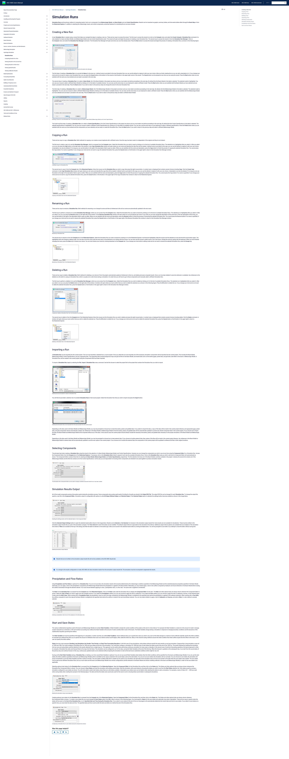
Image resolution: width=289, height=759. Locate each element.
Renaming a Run (245, 13)
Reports (5, 101)
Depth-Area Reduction (9, 79)
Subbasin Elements (8, 37)
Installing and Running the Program (12, 19)
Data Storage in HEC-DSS (9, 95)
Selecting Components (247, 19)
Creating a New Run (246, 9)
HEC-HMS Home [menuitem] (235, 2)
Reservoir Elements (8, 43)
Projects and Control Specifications (12, 25)
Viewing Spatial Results (10, 67)
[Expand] (46, 16)
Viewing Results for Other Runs (12, 64)
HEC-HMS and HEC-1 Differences (11, 110)
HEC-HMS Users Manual (15, 3)
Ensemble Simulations (9, 89)
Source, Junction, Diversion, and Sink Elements (14, 46)
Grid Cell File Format (8, 107)
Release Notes (7, 116)
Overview (6, 22)
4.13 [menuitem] (267, 2)
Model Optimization (8, 73)
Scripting (6, 104)
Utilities (5, 98)
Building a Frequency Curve (10, 82)
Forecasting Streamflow (9, 76)
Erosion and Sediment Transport (11, 92)
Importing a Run (245, 17)
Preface (5, 13)
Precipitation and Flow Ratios (248, 23)
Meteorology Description (9, 49)
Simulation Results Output (248, 21)
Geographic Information (9, 34)
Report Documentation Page (10, 10)
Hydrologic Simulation (9, 52)
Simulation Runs (9, 55)
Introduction (6, 16)
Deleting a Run (245, 15)
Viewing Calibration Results (11, 70)
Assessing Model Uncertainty (10, 86)
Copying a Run (245, 11)
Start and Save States (247, 25)
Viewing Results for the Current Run (13, 61)
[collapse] (46, 52)
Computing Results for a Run (11, 58)
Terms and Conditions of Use (10, 113)
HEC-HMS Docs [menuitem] (245, 2)
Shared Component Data (9, 28)
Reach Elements (7, 40)
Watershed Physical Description (11, 31)
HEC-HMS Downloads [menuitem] (256, 2)
